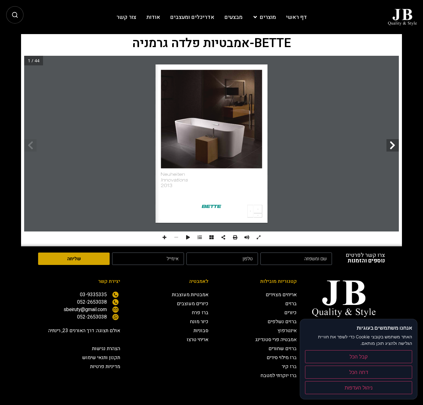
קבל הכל (359, 357)
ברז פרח (200, 312)
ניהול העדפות (359, 388)
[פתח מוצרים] (255, 17)
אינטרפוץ (287, 330)
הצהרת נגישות (106, 348)
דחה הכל (358, 372)
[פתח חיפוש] (15, 15)
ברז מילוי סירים (282, 357)
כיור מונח (199, 321)
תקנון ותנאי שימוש (101, 357)
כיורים (290, 312)
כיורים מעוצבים (192, 303)
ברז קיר (289, 366)
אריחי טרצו (197, 339)
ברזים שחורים (282, 348)
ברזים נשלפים (282, 321)
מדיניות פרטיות (105, 366)
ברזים (291, 303)
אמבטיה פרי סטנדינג (276, 339)
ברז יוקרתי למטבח (278, 375)
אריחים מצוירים (281, 294)
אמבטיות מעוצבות (190, 294)
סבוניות (201, 330)
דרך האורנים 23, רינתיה (71, 330)
